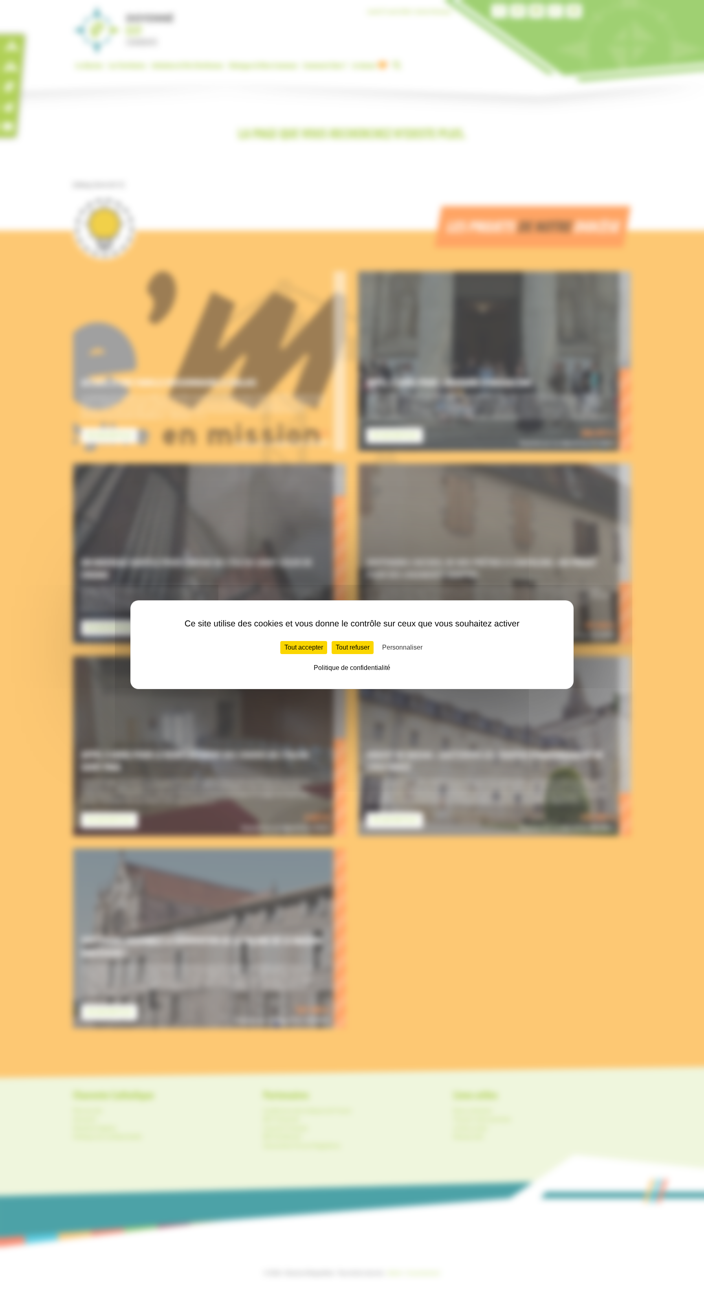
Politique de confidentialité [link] (352, 667)
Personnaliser (402, 647)
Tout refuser (353, 647)
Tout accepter (303, 647)
